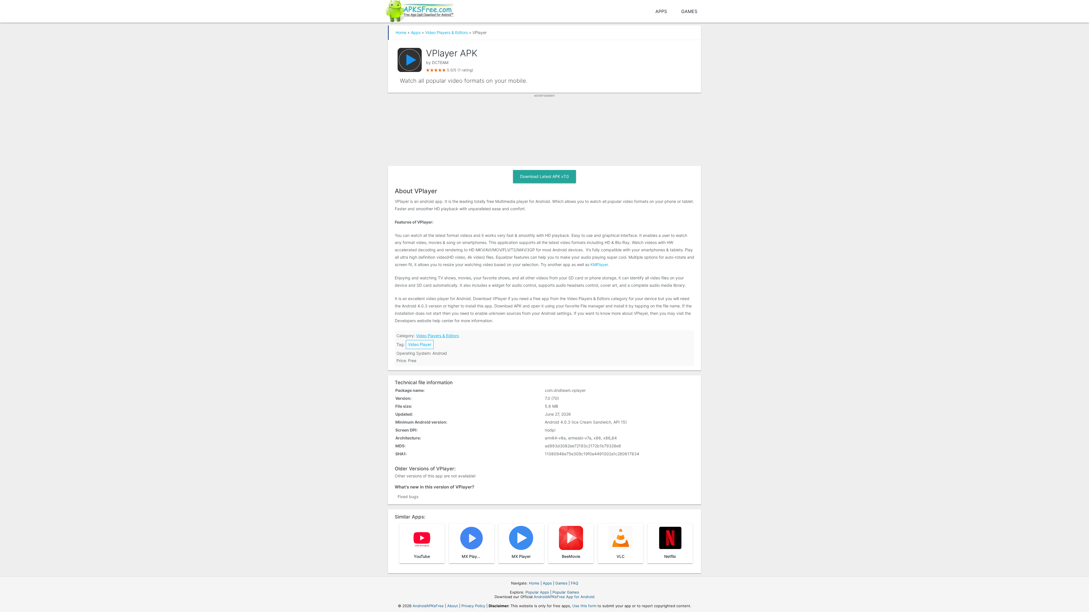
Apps (661, 11)
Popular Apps (537, 592)
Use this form (584, 606)
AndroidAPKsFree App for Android (564, 596)
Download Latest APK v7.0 (544, 176)
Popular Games (565, 592)
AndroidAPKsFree (428, 606)
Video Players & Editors (446, 32)
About (452, 606)
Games (689, 11)
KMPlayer (599, 264)
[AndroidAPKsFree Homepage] (419, 10)
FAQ (574, 583)
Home (401, 32)
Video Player (419, 344)
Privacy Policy (473, 606)
